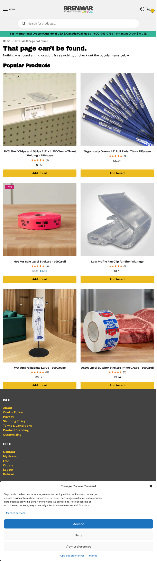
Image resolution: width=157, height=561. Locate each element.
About (7, 408)
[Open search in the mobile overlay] (78, 23)
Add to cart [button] (39, 173)
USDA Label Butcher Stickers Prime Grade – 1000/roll (117, 367)
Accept (78, 524)
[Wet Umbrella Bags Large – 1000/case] (39, 325)
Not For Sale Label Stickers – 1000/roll (40, 261)
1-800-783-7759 (102, 33)
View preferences (78, 546)
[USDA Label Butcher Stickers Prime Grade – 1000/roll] (117, 325)
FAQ (6, 461)
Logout (8, 470)
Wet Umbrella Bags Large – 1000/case (40, 367)
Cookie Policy (13, 412)
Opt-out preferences (72, 555)
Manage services (15, 513)
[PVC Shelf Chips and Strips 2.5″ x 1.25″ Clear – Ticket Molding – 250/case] (39, 109)
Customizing (12, 435)
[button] (151, 486)
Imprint (93, 555)
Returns (9, 474)
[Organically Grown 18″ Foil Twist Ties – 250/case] (117, 109)
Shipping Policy (14, 421)
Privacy (8, 417)
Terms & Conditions (17, 426)
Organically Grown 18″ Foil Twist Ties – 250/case (117, 151)
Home (6, 41)
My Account (12, 456)
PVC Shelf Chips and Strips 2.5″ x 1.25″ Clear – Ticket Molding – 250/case (40, 153)
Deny (78, 535)
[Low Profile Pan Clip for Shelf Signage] (117, 219)
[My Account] (142, 9)
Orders (8, 465)
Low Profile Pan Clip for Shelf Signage (117, 261)
